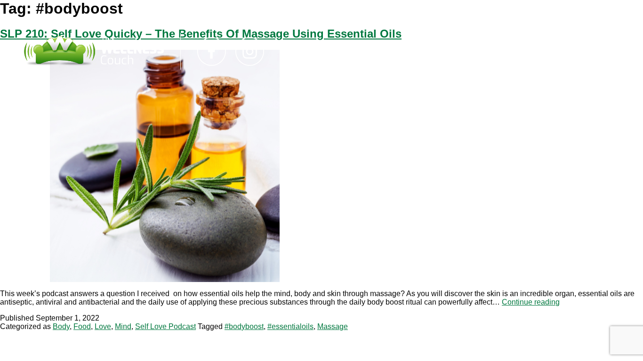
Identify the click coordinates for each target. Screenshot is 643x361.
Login (436, 51)
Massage (332, 326)
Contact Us (382, 51)
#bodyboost (244, 326)
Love (103, 326)
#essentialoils (290, 326)
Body (61, 326)
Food (82, 326)
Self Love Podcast (165, 326)
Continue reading (531, 302)
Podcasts (320, 51)
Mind (123, 326)
